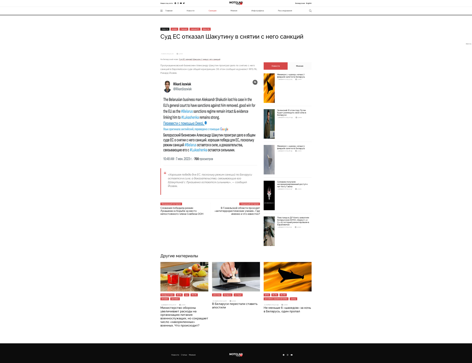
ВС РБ (179, 295)
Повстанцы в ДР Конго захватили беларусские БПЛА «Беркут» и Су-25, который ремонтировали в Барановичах (293, 221)
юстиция (238, 295)
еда (186, 295)
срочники (175, 299)
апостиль (216, 295)
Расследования (285, 11)
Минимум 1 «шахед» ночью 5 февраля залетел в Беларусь (291, 147)
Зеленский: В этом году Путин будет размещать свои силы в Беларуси (291, 112)
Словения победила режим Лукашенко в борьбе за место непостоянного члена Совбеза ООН (181, 211)
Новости (190, 11)
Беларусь (227, 295)
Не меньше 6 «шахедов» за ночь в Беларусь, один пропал (287, 309)
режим (174, 29)
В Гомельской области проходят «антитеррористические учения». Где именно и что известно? (237, 211)
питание (165, 299)
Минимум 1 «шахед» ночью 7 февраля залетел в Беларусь (291, 75)
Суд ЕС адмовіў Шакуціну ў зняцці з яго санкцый (199, 59)
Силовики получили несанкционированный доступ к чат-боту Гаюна (292, 184)
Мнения (234, 11)
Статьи (184, 355)
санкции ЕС (195, 29)
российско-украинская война (276, 299)
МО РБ (194, 295)
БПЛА (267, 295)
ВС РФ (283, 295)
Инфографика (257, 11)
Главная (168, 11)
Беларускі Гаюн (167, 295)
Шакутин (206, 29)
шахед (293, 299)
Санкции (212, 11)
